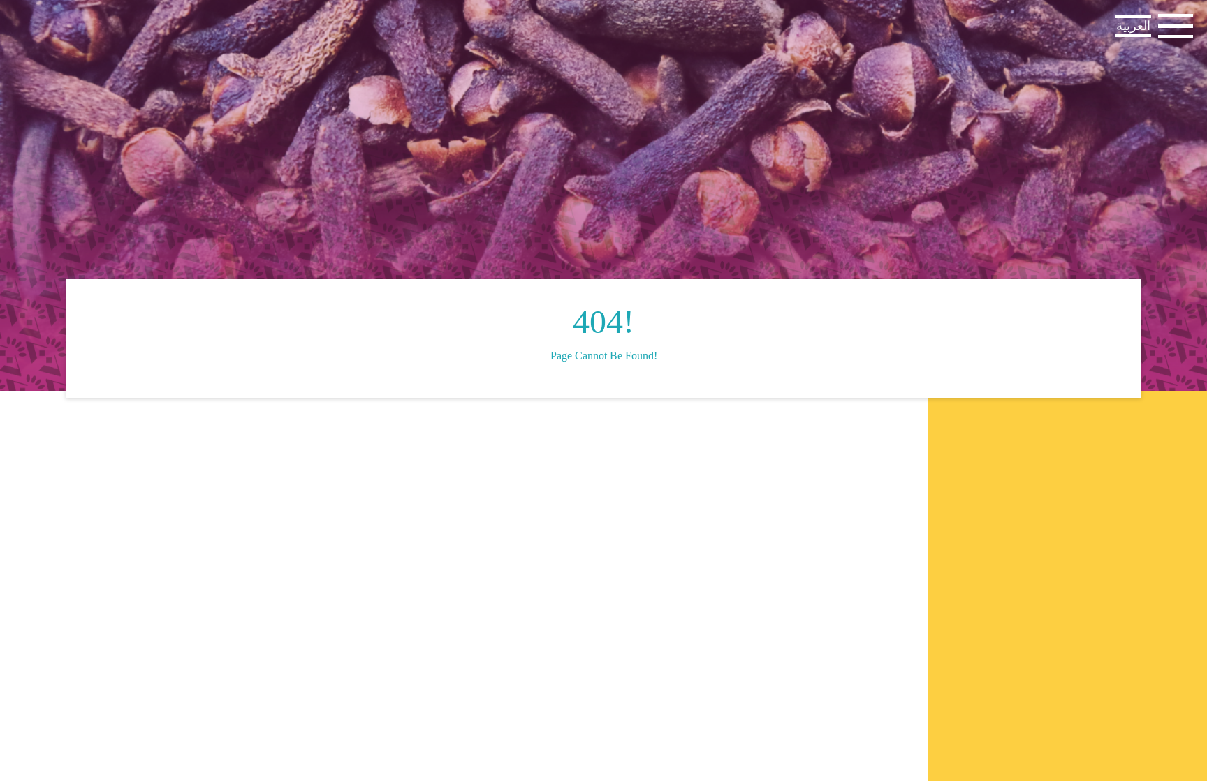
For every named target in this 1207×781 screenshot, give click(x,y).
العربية (1133, 26)
